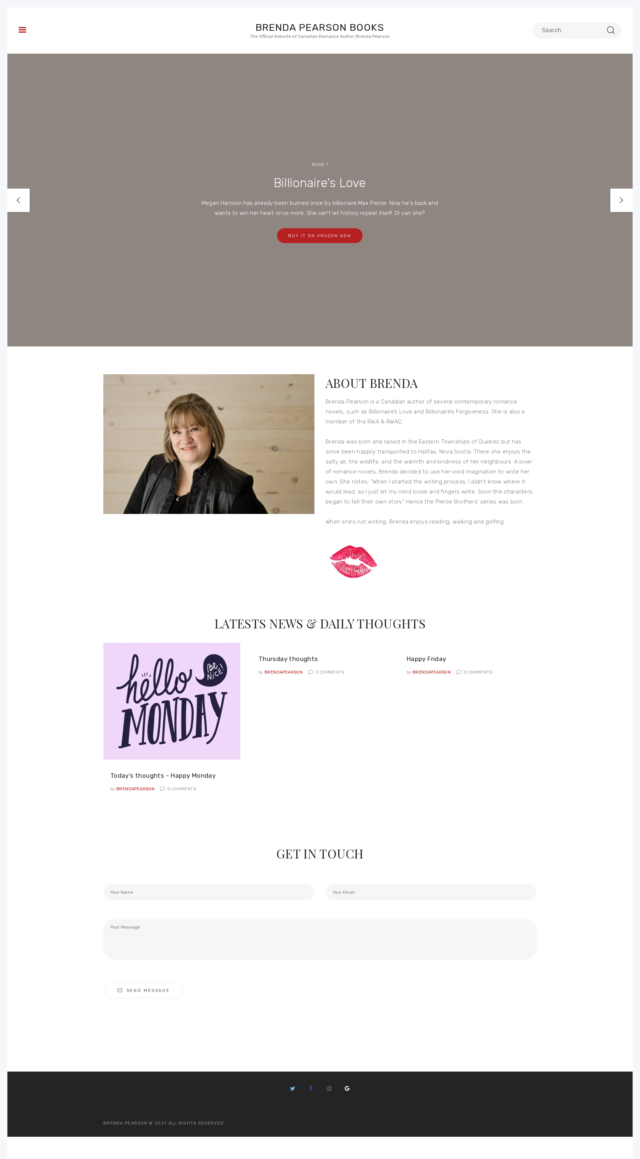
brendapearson (133, 789)
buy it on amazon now (319, 235)
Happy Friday (426, 658)
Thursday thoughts (288, 658)
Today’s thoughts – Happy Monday (163, 775)
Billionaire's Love (320, 183)
